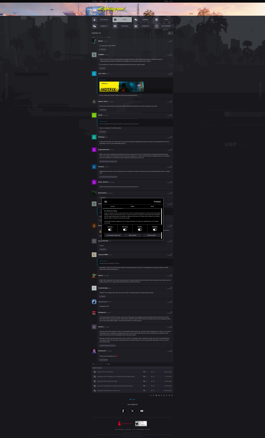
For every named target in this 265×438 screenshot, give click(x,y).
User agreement (128, 429)
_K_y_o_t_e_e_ (103, 301)
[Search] (170, 33)
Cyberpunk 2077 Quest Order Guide (107, 381)
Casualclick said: (102, 261)
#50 (169, 193)
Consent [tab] (113, 206)
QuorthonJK (102, 351)
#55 (169, 275)
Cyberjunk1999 (103, 254)
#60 (169, 351)
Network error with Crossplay (105, 372)
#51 (169, 204)
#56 (169, 288)
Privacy (133, 429)
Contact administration (119, 429)
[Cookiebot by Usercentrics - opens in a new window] (155, 202)
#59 (169, 327)
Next (108, 37)
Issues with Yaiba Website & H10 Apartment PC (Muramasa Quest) (115, 386)
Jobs (106, 1)
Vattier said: (101, 79)
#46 (169, 137)
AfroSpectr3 (102, 312)
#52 (169, 226)
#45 (169, 115)
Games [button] (101, 1)
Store (110, 1)
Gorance (101, 327)
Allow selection (132, 235)
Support (116, 1)
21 (105, 37)
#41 (169, 41)
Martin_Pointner (103, 182)
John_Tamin (102, 73)
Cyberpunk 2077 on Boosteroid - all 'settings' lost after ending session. (116, 376)
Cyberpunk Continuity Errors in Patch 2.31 (108, 390)
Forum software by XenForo (132, 436)
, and (108, 345)
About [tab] (152, 206)
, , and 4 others (109, 161)
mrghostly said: (102, 121)
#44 (169, 101)
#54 (169, 255)
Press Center (147, 429)
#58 (169, 312)
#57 (169, 302)
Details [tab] (132, 206)
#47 (169, 150)
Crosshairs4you (103, 288)
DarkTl (100, 115)
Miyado (100, 41)
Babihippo (101, 137)
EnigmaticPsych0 (103, 149)
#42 (169, 55)
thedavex (101, 167)
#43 (169, 74)
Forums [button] (94, 1)
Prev (93, 37)
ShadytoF (101, 225)
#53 (169, 241)
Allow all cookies (151, 235)
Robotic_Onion (103, 101)
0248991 (101, 54)
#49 (169, 182)
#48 (169, 167)
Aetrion (100, 275)
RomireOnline (102, 193)
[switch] (125, 230)
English (133, 399)
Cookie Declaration (140, 429)
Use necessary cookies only (113, 235)
